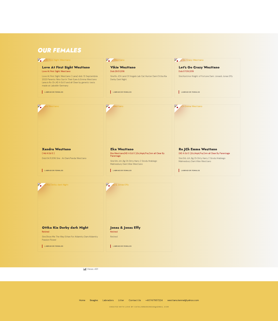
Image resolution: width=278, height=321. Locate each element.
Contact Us (135, 300)
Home (82, 300)
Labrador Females (54, 92)
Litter (121, 300)
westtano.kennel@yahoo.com (183, 300)
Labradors (108, 300)
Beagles (94, 300)
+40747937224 (154, 300)
